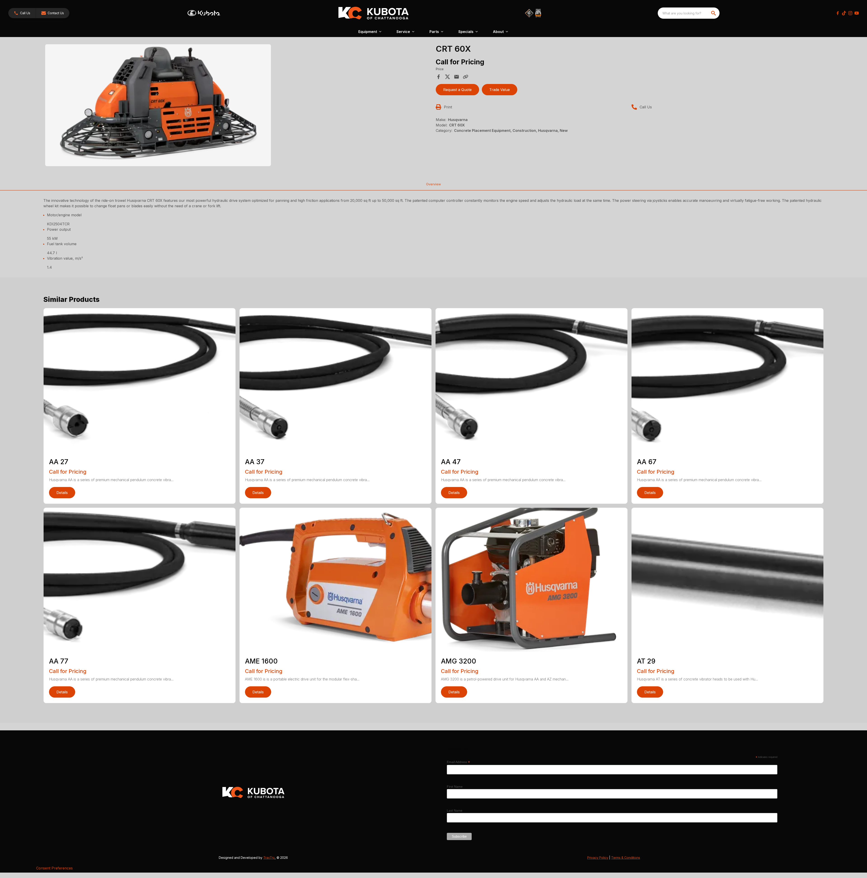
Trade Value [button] (499, 89)
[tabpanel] (238, 106)
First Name (455, 786)
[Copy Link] (465, 76)
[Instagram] (850, 13)
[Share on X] (447, 76)
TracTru (269, 857)
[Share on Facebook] (438, 76)
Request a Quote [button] (457, 89)
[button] (22, 13)
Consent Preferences (54, 868)
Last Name (454, 810)
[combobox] (688, 13)
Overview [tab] (433, 184)
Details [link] (62, 492)
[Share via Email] (456, 76)
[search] (714, 13)
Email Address (458, 762)
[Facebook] (837, 13)
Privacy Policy (597, 857)
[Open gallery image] (158, 105)
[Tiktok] (844, 13)
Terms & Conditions (625, 857)
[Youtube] (856, 13)
